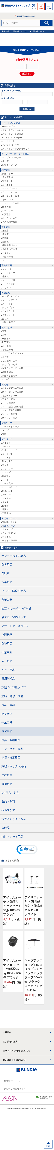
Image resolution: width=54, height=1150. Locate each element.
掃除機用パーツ (9, 245)
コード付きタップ (10, 426)
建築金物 (7, 713)
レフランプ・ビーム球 (12, 368)
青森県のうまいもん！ (15, 819)
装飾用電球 (7, 372)
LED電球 (6, 342)
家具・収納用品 (11, 740)
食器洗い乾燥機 (9, 249)
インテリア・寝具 (12, 748)
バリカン (6, 287)
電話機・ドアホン (21, 31)
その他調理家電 (9, 222)
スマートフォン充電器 (12, 134)
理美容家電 (7, 265)
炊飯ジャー (7, 173)
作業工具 (7, 722)
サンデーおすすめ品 (14, 555)
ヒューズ (6, 472)
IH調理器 (6, 214)
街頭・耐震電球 (9, 375)
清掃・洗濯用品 (11, 757)
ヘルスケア (8, 810)
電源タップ (7, 423)
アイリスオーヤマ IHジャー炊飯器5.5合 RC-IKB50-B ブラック (12, 969)
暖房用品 (7, 784)
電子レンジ (7, 199)
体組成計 (6, 276)
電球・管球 (7, 327)
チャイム (6, 536)
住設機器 (7, 775)
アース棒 (6, 494)
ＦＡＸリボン (8, 529)
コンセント (7, 454)
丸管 (4, 331)
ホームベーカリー (10, 218)
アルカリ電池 (8, 399)
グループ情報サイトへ (15, 1088)
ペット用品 (8, 669)
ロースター (7, 210)
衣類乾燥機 (7, 256)
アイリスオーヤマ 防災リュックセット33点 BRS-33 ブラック (12, 906)
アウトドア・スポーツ (15, 625)
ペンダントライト (10, 296)
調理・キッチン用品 (14, 766)
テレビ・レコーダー (11, 157)
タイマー (6, 502)
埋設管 (5, 509)
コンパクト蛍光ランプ (12, 353)
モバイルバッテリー (11, 145)
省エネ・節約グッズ (14, 617)
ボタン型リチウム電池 (12, 392)
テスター (6, 498)
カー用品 (7, 661)
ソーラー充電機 (9, 414)
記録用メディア (9, 165)
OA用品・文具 (10, 792)
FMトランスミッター (12, 137)
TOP (48, 1146)
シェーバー (7, 269)
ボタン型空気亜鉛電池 (12, 406)
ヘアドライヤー (9, 273)
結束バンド (7, 491)
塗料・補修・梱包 (12, 696)
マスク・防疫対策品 (14, 590)
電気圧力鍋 (7, 177)
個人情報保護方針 (11, 1041)
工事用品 (6, 513)
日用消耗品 (8, 678)
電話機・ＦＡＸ (9, 522)
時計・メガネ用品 (12, 836)
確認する (27, 73)
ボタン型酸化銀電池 (11, 410)
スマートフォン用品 (11, 123)
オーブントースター (11, 196)
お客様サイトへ (12, 1081)
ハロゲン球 (7, 379)
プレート (6, 457)
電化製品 (5, 31)
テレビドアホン (9, 533)
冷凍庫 (5, 234)
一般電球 (6, 338)
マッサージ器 (8, 280)
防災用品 (7, 564)
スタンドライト (9, 304)
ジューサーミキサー (11, 203)
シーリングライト (10, 300)
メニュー (48, 8)
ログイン (33, 8)
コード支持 (7, 483)
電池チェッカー (9, 395)
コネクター (7, 468)
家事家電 (6, 227)
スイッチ (6, 443)
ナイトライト (8, 311)
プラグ (5, 465)
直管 (4, 335)
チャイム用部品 (9, 540)
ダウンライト (8, 315)
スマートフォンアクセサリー (16, 148)
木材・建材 (8, 704)
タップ (5, 430)
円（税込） (11, 921)
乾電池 (5, 384)
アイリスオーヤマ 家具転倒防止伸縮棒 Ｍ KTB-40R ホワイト (33, 906)
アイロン (6, 253)
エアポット (7, 185)
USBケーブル (8, 126)
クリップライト (9, 307)
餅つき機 (6, 207)
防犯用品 (7, 643)
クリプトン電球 (9, 364)
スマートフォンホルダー (13, 130)
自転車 (6, 573)
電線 (4, 434)
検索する (27, 109)
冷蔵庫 (5, 230)
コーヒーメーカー (10, 192)
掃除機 (5, 242)
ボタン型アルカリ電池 (12, 388)
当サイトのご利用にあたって (16, 1051)
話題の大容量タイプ (14, 687)
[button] (27, 849)
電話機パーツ (38, 31)
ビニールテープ (9, 487)
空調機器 (7, 634)
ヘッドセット (8, 141)
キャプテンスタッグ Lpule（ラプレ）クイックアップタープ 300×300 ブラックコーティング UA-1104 (33, 975)
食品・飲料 (8, 801)
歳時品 (6, 827)
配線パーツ (7, 439)
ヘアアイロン (8, 284)
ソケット (6, 446)
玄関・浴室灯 (8, 322)
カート (41, 8)
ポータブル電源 (9, 418)
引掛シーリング (9, 450)
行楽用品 (7, 582)
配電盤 (5, 506)
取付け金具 (7, 461)
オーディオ (7, 161)
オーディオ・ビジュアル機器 (15, 154)
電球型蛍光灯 (8, 349)
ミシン (5, 260)
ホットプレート (9, 188)
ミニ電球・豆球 (9, 361)
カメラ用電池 (8, 403)
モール (5, 480)
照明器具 (6, 292)
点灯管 (5, 357)
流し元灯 (6, 318)
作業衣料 (7, 652)
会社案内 (7, 1032)
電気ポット (7, 181)
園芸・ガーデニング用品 (16, 608)
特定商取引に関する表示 (14, 1060)
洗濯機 (5, 238)
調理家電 (6, 170)
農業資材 (7, 599)
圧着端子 (6, 476)
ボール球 (6, 346)
